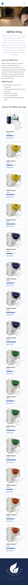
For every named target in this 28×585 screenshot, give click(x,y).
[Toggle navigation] (24, 3)
